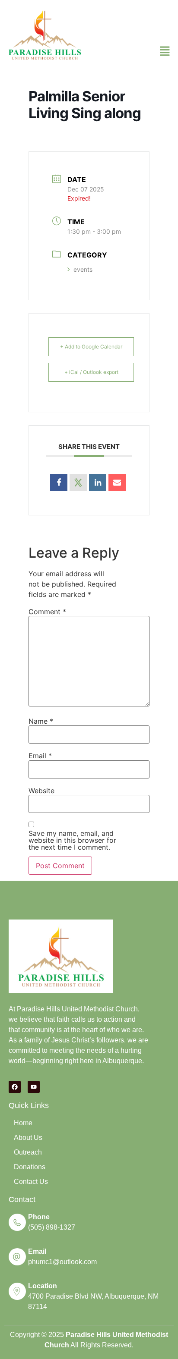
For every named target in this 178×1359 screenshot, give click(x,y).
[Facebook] (15, 1087)
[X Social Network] (78, 482)
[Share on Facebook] (58, 482)
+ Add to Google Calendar (91, 346)
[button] (165, 51)
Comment (47, 611)
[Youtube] (34, 1087)
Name (41, 721)
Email (40, 755)
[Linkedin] (97, 482)
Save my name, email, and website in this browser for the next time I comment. (72, 840)
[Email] (117, 482)
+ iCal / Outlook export (91, 372)
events (82, 269)
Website (41, 790)
